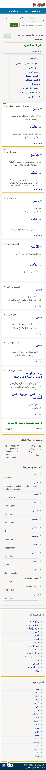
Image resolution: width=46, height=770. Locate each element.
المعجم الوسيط (32, 76)
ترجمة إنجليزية (32, 97)
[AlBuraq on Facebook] (3, 766)
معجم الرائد (33, 72)
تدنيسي (36, 494)
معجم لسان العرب (30, 88)
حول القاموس (13, 11)
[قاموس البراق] (39, 4)
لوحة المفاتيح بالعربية (32, 11)
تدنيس (36, 474)
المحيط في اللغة (31, 80)
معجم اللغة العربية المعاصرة (26, 64)
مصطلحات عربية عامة (29, 92)
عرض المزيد (38, 143)
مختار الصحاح (32, 84)
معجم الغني (33, 68)
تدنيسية (36, 561)
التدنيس (35, 519)
